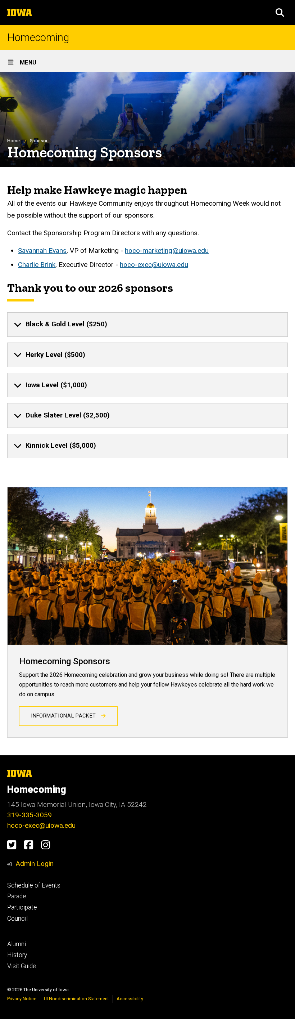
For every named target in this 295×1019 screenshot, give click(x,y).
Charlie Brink (36, 264)
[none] (147, 324)
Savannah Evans (42, 250)
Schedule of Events (33, 885)
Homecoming (38, 37)
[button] (280, 12)
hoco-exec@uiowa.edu (154, 264)
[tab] (147, 324)
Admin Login (34, 863)
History (17, 954)
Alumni (16, 944)
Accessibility (130, 998)
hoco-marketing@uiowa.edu (167, 250)
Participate (22, 907)
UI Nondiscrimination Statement (76, 998)
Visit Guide (21, 966)
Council (17, 918)
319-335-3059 (29, 815)
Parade (16, 896)
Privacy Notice (21, 998)
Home (13, 140)
